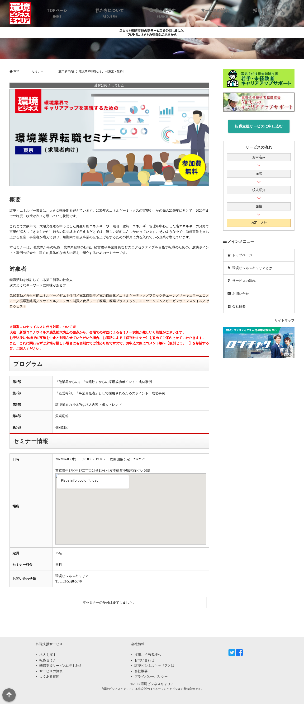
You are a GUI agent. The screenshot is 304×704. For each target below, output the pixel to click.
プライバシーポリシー (151, 676)
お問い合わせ (144, 660)
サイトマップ (284, 320)
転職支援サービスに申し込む (259, 126)
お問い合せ (240, 293)
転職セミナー (49, 660)
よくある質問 (49, 676)
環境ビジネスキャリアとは (251, 268)
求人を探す (47, 655)
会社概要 (238, 306)
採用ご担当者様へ (147, 655)
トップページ (241, 255)
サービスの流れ (243, 281)
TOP (16, 71)
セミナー (37, 71)
